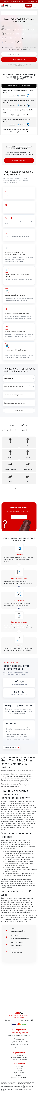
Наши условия (19, 1017)
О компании (19, 1066)
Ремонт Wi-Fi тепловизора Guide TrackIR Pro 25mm (17, 121)
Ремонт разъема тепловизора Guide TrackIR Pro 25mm (18, 111)
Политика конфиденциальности (19, 1015)
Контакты (19, 1076)
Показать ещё (19, 410)
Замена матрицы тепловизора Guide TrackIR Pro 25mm (18, 92)
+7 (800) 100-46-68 (17, 952)
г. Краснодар (6, 1)
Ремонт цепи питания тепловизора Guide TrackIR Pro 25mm (18, 101)
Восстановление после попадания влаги (16, 129)
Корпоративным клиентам (19, 1077)
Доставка (19, 1068)
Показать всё (19, 489)
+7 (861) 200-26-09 (16, 945)
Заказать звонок (19, 517)
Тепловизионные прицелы (19, 1057)
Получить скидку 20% (18, 160)
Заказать (28, 95)
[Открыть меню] (35, 6)
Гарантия (19, 1070)
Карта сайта (19, 1048)
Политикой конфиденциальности (22, 65)
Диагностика (19, 1074)
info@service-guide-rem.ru (20, 1033)
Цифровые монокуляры (19, 1059)
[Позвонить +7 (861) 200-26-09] (22, 6)
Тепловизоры (19, 1055)
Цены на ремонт (19, 1072)
